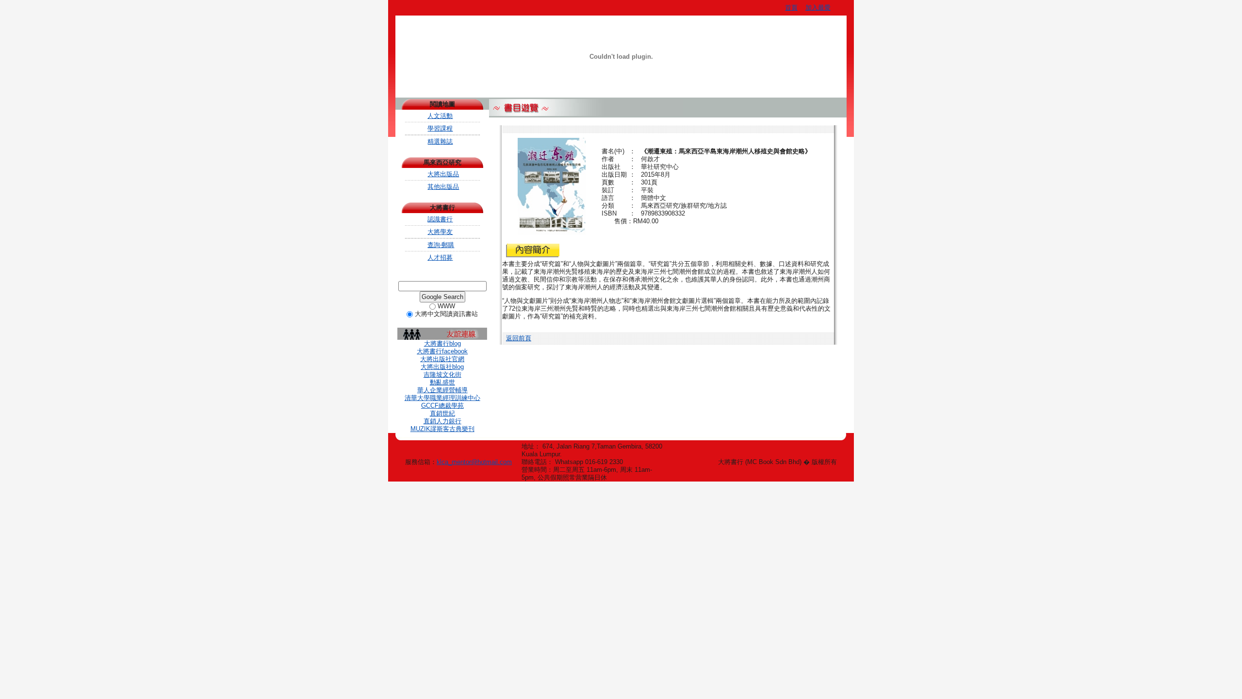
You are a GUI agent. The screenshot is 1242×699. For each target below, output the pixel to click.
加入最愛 (818, 7)
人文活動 (440, 115)
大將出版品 (443, 174)
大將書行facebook (442, 351)
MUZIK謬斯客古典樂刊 (442, 429)
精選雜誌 (440, 141)
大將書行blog (442, 343)
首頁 (791, 7)
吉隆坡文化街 (442, 374)
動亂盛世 (442, 382)
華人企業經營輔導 (442, 390)
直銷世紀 (442, 413)
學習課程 (440, 128)
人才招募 (440, 257)
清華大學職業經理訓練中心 (442, 397)
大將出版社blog (442, 366)
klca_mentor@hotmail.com (474, 462)
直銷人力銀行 (442, 421)
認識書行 (440, 219)
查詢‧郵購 (440, 245)
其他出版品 (443, 186)
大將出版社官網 (442, 359)
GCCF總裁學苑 (442, 405)
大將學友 (440, 231)
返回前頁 (518, 338)
